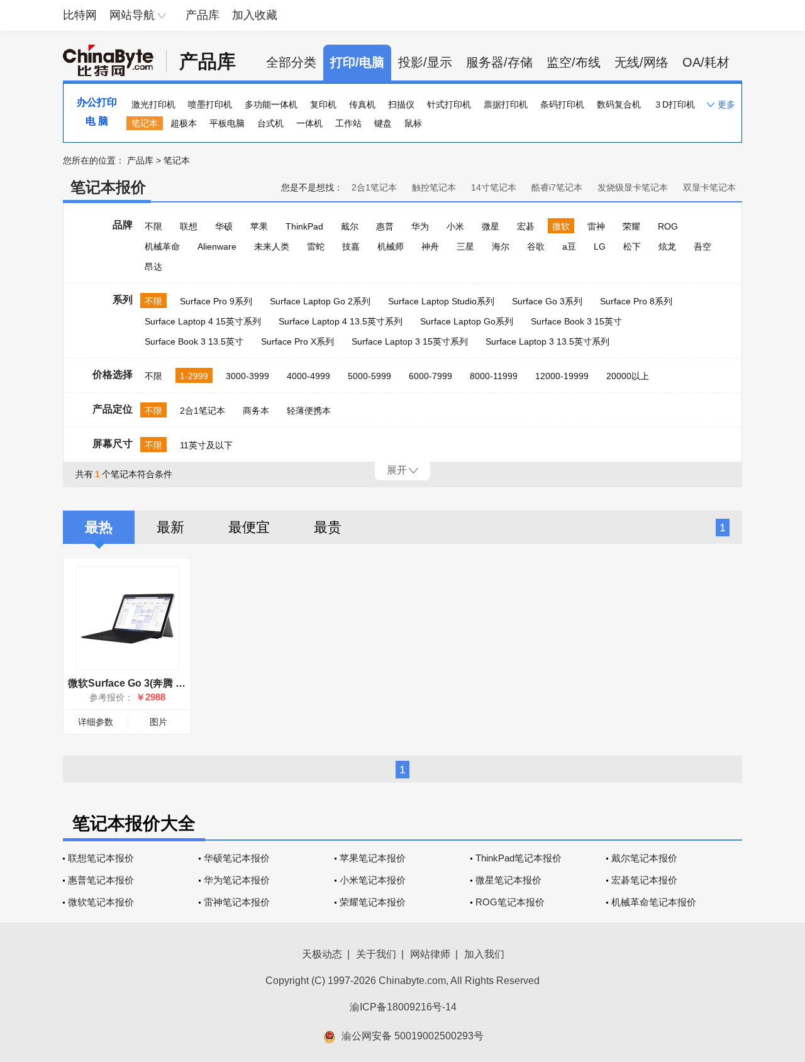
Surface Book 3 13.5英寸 (194, 341)
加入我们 (484, 954)
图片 (158, 722)
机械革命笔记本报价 (653, 902)
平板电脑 (227, 123)
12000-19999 (562, 376)
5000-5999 (369, 376)
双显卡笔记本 (709, 187)
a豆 (569, 246)
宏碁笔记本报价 (644, 880)
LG (600, 246)
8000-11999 (494, 376)
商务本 (256, 411)
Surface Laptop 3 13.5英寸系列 (547, 341)
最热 (99, 527)
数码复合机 (619, 104)
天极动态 (322, 954)
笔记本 (144, 123)
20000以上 (627, 376)
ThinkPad (304, 226)
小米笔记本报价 (373, 880)
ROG (668, 226)
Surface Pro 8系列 (636, 301)
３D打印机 (674, 104)
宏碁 (526, 226)
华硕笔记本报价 (237, 858)
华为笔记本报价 (237, 880)
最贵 (327, 527)
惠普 (385, 226)
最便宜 (249, 527)
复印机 (323, 104)
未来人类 (271, 246)
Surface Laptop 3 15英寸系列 (410, 341)
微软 (561, 226)
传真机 (362, 104)
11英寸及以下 (206, 445)
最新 (170, 527)
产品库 (202, 15)
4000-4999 (308, 376)
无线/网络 (641, 62)
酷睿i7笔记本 (556, 187)
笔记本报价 (108, 187)
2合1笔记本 (374, 187)
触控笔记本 (434, 187)
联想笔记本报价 (101, 858)
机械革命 (162, 246)
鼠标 (413, 123)
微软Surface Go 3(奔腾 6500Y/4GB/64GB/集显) (175, 683)
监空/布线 (574, 62)
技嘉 (351, 246)
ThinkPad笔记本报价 (518, 858)
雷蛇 (316, 246)
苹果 (259, 226)
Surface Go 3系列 (547, 301)
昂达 (153, 267)
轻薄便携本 (309, 411)
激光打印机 (153, 104)
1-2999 (194, 376)
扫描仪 (401, 104)
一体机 (309, 123)
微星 (490, 226)
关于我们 (376, 954)
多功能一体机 (271, 104)
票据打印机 (506, 104)
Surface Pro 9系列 (216, 301)
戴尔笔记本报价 (644, 858)
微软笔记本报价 (101, 902)
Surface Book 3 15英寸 (576, 321)
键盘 (383, 123)
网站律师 (430, 954)
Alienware (216, 246)
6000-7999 (430, 376)
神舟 (430, 246)
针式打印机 (449, 104)
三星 (465, 246)
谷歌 (536, 246)
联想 (188, 226)
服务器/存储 (499, 62)
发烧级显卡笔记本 (632, 187)
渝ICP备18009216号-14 (403, 1007)
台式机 (270, 123)
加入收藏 (254, 15)
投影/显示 (425, 62)
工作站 (348, 123)
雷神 (596, 226)
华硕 (224, 226)
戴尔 (349, 226)
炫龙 (667, 246)
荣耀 (631, 226)
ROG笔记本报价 (510, 902)
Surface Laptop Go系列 (466, 321)
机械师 (390, 246)
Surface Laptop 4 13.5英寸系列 (340, 321)
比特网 (80, 15)
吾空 (702, 246)
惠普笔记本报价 (101, 880)
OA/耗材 (706, 62)
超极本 (183, 123)
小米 (455, 226)
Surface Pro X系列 (297, 341)
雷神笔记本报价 (237, 902)
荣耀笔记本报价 (373, 902)
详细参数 (95, 722)
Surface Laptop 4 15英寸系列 (203, 321)
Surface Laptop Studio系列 (441, 301)
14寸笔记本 (493, 187)
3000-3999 (247, 376)
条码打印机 (562, 104)
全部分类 (291, 62)
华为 (420, 226)
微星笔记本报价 (508, 880)
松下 (632, 246)
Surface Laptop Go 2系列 (320, 301)
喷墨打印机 (210, 104)
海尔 (500, 246)
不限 (153, 226)
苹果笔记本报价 (373, 858)
